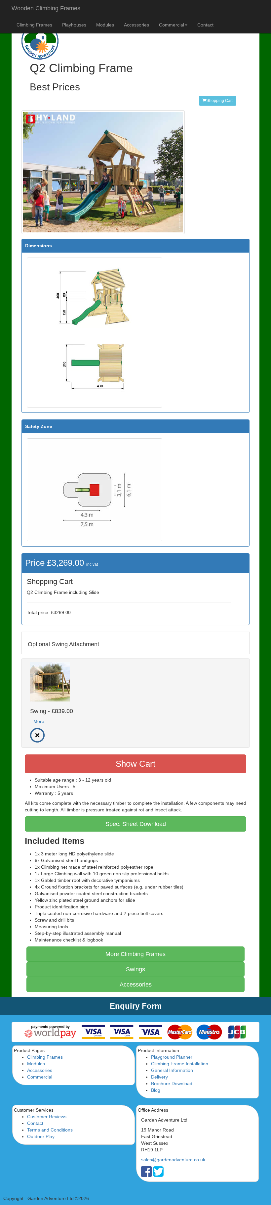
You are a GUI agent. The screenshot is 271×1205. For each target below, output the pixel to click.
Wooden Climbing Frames (46, 8)
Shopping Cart (220, 100)
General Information (172, 1070)
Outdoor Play (41, 1136)
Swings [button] (135, 969)
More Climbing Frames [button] (135, 954)
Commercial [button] (171, 24)
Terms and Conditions (50, 1130)
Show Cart (135, 764)
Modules (105, 24)
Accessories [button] (136, 984)
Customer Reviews (46, 1116)
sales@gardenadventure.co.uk (173, 1159)
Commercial (39, 1077)
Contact (205, 24)
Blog (155, 1090)
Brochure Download (171, 1083)
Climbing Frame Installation (179, 1063)
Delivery (159, 1077)
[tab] (135, 702)
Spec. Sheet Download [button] (135, 824)
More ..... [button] (42, 721)
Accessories (136, 24)
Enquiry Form (136, 1005)
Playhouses (74, 24)
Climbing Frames (34, 24)
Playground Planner (171, 1057)
